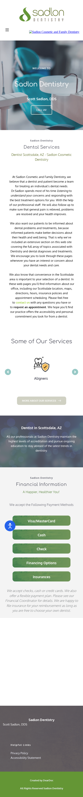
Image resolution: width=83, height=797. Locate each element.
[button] (7, 30)
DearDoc (48, 780)
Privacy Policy (19, 753)
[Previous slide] (8, 372)
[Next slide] (75, 372)
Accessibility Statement (26, 758)
